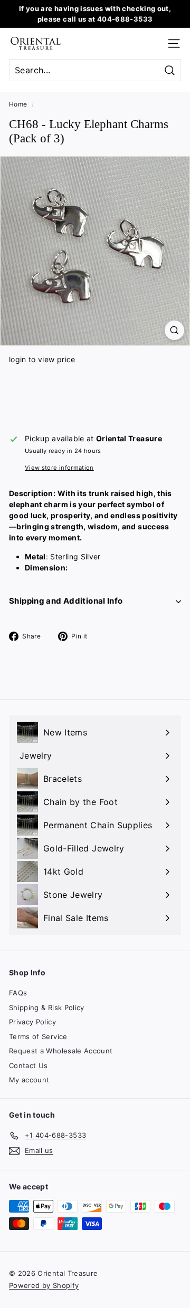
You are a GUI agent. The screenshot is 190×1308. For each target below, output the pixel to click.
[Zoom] (174, 330)
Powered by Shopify (44, 1285)
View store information (59, 467)
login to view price (42, 359)
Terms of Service (38, 1036)
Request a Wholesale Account (60, 1051)
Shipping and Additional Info (66, 601)
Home (18, 104)
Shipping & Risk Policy (46, 1007)
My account (29, 1080)
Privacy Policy (32, 1022)
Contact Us (28, 1065)
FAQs (18, 993)
